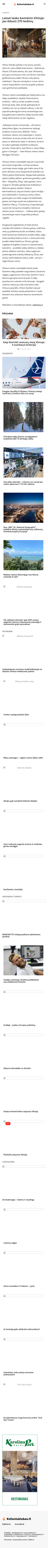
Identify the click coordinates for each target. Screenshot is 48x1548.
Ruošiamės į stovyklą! (12, 889)
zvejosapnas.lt (21, 1536)
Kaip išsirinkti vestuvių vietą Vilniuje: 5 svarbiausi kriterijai (24, 344)
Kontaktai (19, 1524)
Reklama (6, 1524)
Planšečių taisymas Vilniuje (15, 1154)
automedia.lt (9, 1534)
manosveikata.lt (29, 1533)
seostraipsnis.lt (37, 1534)
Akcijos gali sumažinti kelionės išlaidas (20, 801)
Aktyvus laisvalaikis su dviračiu (17, 1068)
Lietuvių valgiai (10, 1243)
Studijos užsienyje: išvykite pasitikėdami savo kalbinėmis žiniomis (21, 981)
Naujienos (5, 12)
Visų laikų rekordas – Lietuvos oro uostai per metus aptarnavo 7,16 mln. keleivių (23, 483)
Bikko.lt (31, 1540)
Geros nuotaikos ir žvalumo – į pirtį (18, 1286)
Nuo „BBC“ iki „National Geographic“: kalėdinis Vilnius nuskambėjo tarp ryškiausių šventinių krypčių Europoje (23, 529)
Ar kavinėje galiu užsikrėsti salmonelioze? (21, 1329)
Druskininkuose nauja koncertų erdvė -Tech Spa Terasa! (22, 1418)
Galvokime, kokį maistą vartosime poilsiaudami (18, 1373)
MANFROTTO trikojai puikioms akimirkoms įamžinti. (21, 935)
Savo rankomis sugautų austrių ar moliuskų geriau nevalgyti (22, 845)
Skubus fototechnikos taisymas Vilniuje (20, 1111)
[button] (18, 349)
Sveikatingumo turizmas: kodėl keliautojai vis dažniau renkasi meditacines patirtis (22, 670)
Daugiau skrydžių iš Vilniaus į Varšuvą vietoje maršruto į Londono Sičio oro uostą (22, 392)
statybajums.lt (17, 1533)
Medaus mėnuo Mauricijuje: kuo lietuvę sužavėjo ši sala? (20, 575)
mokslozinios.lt (9, 1536)
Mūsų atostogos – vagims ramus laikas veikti (23, 757)
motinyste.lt (32, 1536)
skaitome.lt (19, 1534)
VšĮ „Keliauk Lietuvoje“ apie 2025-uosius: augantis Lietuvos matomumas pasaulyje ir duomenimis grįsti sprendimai (22, 622)
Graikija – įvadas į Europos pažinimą (19, 1025)
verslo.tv (27, 1534)
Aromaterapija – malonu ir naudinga (18, 1199)
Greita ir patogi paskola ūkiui (16, 714)
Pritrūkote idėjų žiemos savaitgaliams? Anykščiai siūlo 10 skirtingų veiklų (20, 437)
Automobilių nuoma (20, 1540)
